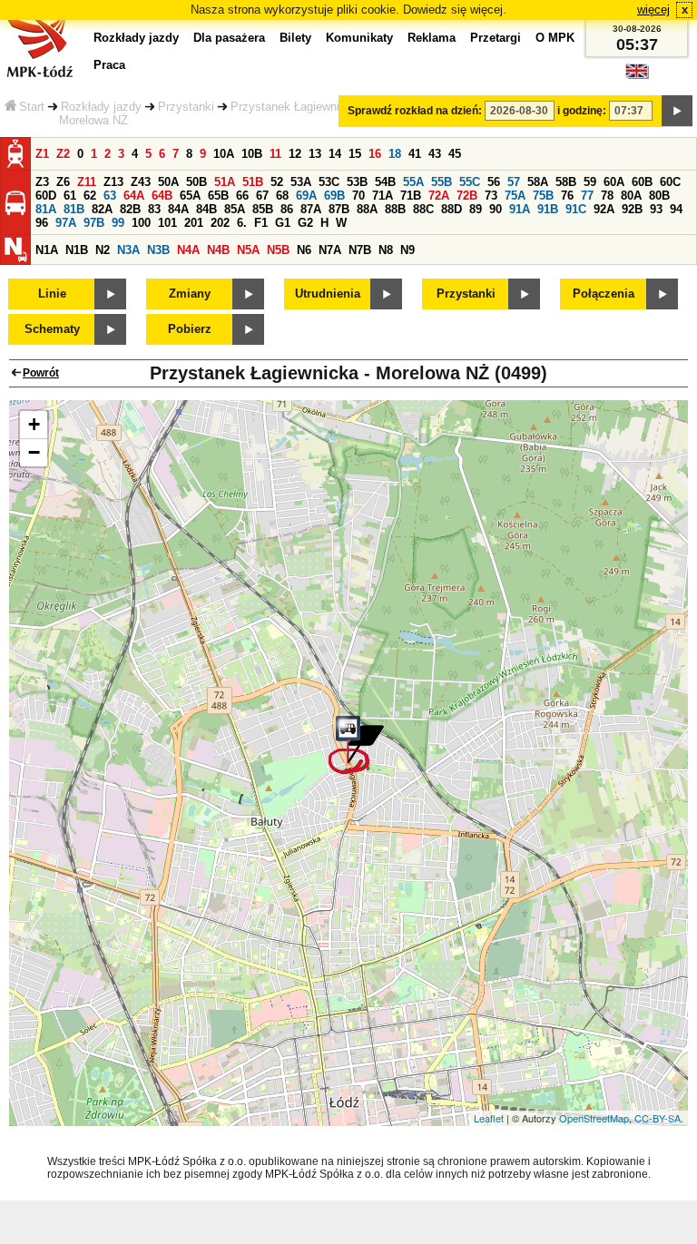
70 (358, 195)
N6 (304, 250)
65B (218, 195)
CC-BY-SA (657, 1118)
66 (242, 195)
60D (45, 195)
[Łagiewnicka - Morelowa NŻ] (356, 745)
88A (367, 209)
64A (133, 195)
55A (413, 182)
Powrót (41, 373)
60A (614, 182)
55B (441, 182)
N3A (128, 250)
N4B (218, 250)
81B (74, 209)
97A (65, 223)
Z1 (42, 154)
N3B (158, 250)
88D (451, 209)
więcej (653, 9)
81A (45, 209)
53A (300, 182)
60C (670, 182)
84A (178, 209)
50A (168, 182)
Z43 (141, 182)
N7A (330, 250)
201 (193, 223)
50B (196, 182)
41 (414, 154)
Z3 (42, 182)
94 (676, 209)
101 (167, 223)
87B (339, 209)
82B (130, 209)
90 (495, 209)
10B (251, 154)
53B (357, 182)
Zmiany (190, 293)
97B (93, 223)
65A (190, 195)
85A (234, 209)
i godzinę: (581, 110)
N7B (359, 250)
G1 (282, 223)
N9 (407, 250)
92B (632, 209)
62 (89, 195)
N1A (46, 250)
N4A (188, 250)
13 (315, 154)
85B (262, 209)
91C (575, 209)
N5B (278, 250)
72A (438, 195)
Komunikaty (359, 37)
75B (543, 195)
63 (109, 195)
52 (276, 182)
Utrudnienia (327, 293)
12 (295, 154)
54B (385, 182)
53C (329, 182)
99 (118, 223)
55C (469, 182)
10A (223, 154)
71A (382, 195)
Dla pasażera (229, 37)
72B (466, 195)
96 (41, 223)
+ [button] (34, 424)
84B (206, 209)
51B (252, 182)
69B (334, 195)
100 (141, 223)
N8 (385, 250)
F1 (261, 223)
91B (547, 209)
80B (659, 195)
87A (310, 209)
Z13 (113, 182)
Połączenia (603, 293)
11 (275, 154)
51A (224, 182)
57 (513, 182)
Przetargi (495, 37)
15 (354, 154)
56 (493, 182)
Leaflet (489, 1118)
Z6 (63, 182)
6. (242, 223)
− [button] (34, 452)
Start (31, 106)
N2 (102, 250)
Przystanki (186, 106)
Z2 (63, 154)
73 (491, 195)
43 (434, 154)
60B (642, 182)
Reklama (431, 37)
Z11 (86, 182)
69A (306, 195)
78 (607, 195)
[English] (637, 76)
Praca (109, 65)
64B (162, 195)
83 (154, 209)
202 (220, 223)
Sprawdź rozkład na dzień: (415, 110)
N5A (248, 250)
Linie (52, 293)
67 (262, 195)
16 (374, 154)
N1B (76, 250)
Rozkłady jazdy (101, 106)
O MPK (554, 37)
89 (475, 209)
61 (70, 195)
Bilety (295, 37)
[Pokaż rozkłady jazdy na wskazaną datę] (677, 110)
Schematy (52, 329)
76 (567, 195)
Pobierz (189, 329)
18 (394, 154)
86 (286, 209)
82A (102, 209)
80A (631, 195)
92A (604, 209)
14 (335, 154)
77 (587, 195)
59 (590, 182)
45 (454, 154)
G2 (305, 223)
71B (410, 195)
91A (519, 209)
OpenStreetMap (594, 1118)
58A (537, 182)
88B (395, 209)
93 (656, 209)
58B (565, 182)
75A (515, 195)
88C (423, 209)
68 (282, 195)
